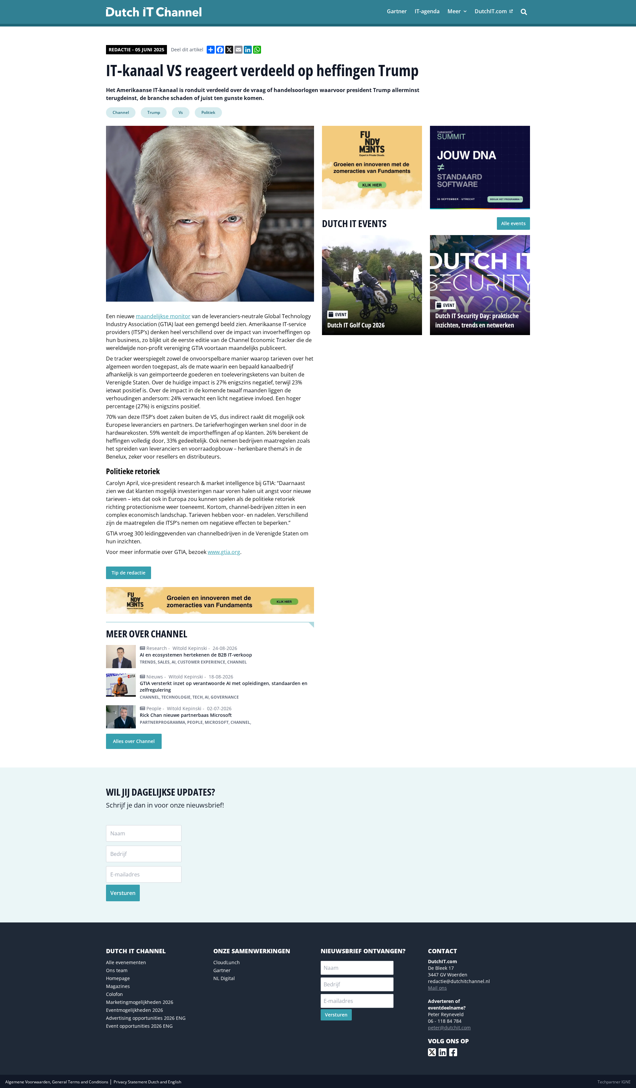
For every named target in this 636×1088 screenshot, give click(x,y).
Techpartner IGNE (614, 1082)
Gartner (222, 970)
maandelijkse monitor (163, 316)
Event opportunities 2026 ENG (139, 1026)
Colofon (114, 994)
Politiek (208, 112)
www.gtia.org (224, 552)
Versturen (122, 893)
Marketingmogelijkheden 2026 (139, 1002)
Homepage (118, 978)
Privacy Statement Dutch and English (147, 1082)
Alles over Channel (134, 741)
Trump (153, 112)
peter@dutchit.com (449, 1027)
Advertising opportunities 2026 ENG (146, 1018)
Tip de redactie (128, 572)
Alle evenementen (126, 962)
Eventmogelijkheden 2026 (134, 1010)
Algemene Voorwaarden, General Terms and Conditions (57, 1082)
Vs (181, 112)
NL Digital (224, 978)
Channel (121, 112)
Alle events (513, 223)
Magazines (118, 986)
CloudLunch (226, 962)
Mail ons (437, 988)
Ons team (117, 970)
